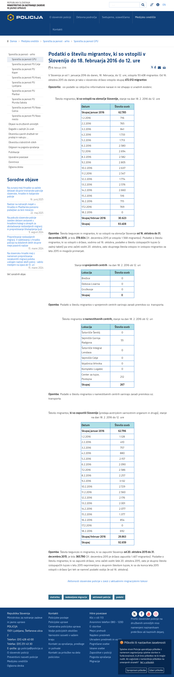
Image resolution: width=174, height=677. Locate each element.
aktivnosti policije (102, 597)
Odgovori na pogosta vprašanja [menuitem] (23, 147)
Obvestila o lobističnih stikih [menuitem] (22, 142)
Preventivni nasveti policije (22, 657)
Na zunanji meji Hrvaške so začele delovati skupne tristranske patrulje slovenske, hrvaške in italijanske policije (25, 192)
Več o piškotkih (147, 662)
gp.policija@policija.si (30, 648)
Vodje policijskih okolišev (62, 630)
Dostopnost (158, 4)
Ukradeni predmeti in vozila (106, 639)
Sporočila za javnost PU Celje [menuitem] (26, 64)
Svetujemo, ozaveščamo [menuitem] (116, 17)
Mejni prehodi (98, 630)
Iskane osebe (97, 648)
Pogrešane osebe (99, 643)
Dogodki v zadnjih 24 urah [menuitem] (21, 129)
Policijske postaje (58, 617)
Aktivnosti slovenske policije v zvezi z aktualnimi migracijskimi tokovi (107, 581)
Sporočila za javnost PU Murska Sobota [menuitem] (23, 101)
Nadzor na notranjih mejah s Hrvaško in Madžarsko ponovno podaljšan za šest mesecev (22, 207)
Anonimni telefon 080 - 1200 (106, 622)
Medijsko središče (17, 661)
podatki (120, 597)
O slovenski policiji (18, 652)
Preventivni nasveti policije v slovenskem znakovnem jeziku (152, 4)
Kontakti (57, 29)
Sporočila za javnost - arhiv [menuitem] (21, 54)
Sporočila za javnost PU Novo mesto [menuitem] (26, 118)
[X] (134, 614)
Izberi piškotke (156, 670)
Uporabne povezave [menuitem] (18, 157)
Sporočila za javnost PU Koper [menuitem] (23, 71)
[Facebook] (141, 614)
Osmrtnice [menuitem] (13, 162)
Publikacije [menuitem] (13, 152)
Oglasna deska (15, 167)
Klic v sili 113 (96, 617)
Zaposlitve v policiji (101, 652)
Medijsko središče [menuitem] (145, 17)
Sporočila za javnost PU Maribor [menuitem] (23, 92)
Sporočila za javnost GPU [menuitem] (24, 59)
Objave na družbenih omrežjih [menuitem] (23, 124)
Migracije (95, 661)
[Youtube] (148, 614)
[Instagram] (156, 614)
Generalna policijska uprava (64, 626)
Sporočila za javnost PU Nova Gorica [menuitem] (26, 109)
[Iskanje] (143, 4)
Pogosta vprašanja (100, 657)
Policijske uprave (58, 622)
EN (164, 4)
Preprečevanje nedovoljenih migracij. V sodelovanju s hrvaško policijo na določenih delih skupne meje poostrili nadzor (24, 241)
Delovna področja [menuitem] (86, 17)
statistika (55, 597)
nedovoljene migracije (76, 597)
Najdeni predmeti (100, 635)
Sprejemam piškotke (136, 670)
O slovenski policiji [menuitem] (60, 17)
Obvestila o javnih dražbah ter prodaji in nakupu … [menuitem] (23, 136)
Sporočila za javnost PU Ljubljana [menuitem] (23, 84)
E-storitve (95, 626)
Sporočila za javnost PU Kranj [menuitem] (26, 77)
